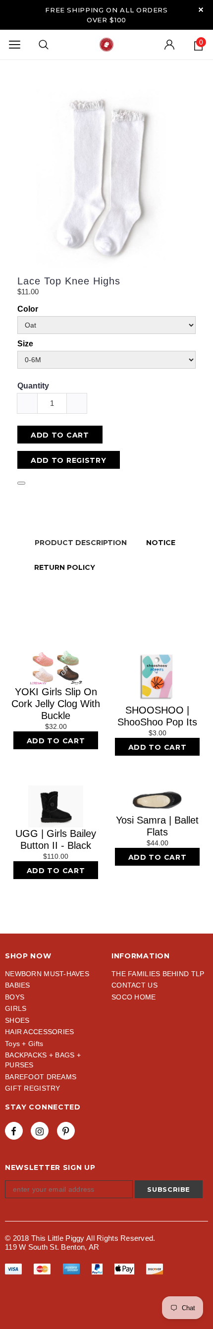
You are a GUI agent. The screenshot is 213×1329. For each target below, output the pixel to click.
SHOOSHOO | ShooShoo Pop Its (157, 716)
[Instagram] (40, 1131)
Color (27, 309)
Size (25, 343)
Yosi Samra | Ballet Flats (157, 826)
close (201, 9)
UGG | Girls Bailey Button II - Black (55, 839)
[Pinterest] (66, 1131)
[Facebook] (14, 1131)
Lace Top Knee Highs (68, 281)
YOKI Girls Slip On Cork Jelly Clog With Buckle (55, 703)
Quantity (33, 386)
